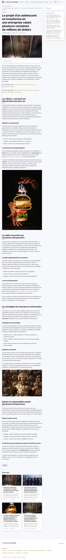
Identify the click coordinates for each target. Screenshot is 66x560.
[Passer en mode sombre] (62, 2)
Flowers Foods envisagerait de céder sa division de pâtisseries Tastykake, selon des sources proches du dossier (53, 22)
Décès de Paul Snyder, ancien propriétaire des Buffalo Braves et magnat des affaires (53, 27)
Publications (8, 6)
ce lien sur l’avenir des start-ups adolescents (27, 291)
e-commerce (18, 553)
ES (59, 1)
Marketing (25, 553)
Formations (50, 550)
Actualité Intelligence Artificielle (37, 550)
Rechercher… (49, 8)
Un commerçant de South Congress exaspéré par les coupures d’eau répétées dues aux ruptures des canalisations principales (54, 32)
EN (57, 1)
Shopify (46, 2)
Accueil (21, 2)
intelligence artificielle (7, 553)
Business (27, 2)
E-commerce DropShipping (37, 2)
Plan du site (61, 543)
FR (54, 1)
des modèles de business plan (14, 156)
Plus (50, 2)
